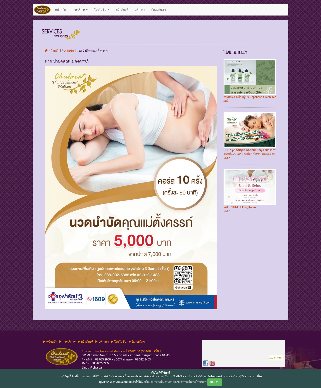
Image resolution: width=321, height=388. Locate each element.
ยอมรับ (214, 382)
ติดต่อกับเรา (158, 9)
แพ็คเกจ (140, 9)
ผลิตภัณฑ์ (122, 9)
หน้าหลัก (60, 9)
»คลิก (226, 101)
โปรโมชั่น (100, 9)
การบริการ (78, 9)
